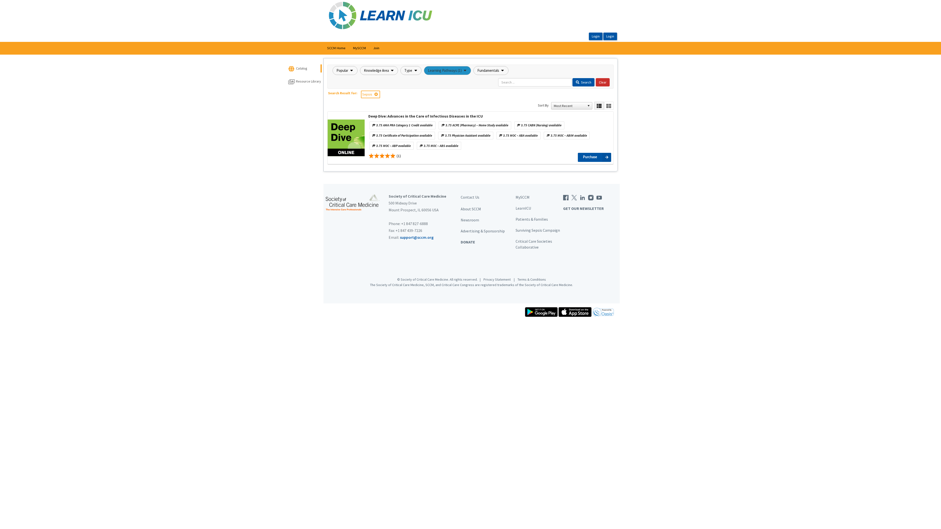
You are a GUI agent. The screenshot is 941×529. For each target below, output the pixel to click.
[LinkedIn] (582, 197)
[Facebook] (566, 197)
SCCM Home (336, 48)
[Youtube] (599, 197)
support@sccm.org (416, 237)
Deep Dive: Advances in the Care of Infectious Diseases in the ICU (425, 116)
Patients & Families (532, 219)
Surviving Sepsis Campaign (538, 230)
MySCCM (359, 48)
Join (376, 48)
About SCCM (471, 208)
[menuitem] (336, 48)
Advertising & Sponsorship (483, 230)
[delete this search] (376, 94)
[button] (345, 70)
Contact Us (470, 197)
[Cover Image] (346, 138)
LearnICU (523, 208)
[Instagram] (591, 197)
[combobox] (569, 105)
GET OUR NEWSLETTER (583, 208)
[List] (599, 106)
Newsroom (470, 219)
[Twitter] (574, 197)
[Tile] (609, 106)
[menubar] (353, 48)
